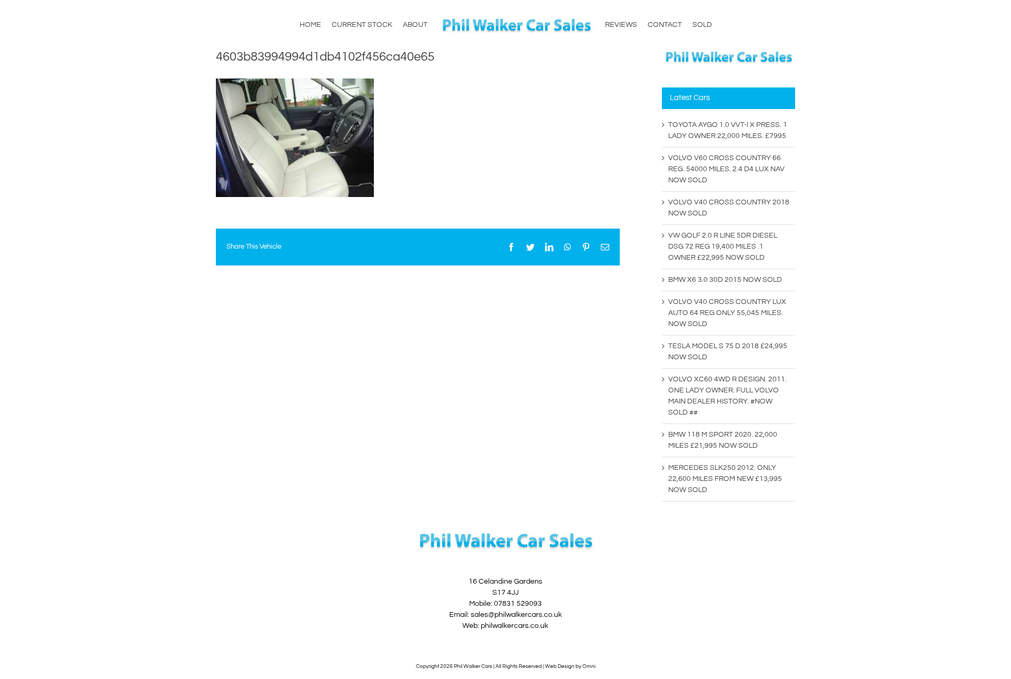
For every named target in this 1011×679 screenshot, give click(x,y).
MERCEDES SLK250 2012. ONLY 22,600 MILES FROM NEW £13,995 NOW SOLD (725, 479)
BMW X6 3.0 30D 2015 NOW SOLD (725, 279)
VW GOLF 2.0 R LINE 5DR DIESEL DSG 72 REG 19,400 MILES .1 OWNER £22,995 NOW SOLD (722, 246)
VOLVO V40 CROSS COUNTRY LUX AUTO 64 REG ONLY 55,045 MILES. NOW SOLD (727, 313)
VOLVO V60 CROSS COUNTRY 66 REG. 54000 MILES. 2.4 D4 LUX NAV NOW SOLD (726, 169)
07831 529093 (518, 603)
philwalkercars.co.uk (514, 625)
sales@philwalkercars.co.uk (516, 614)
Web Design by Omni (570, 666)
